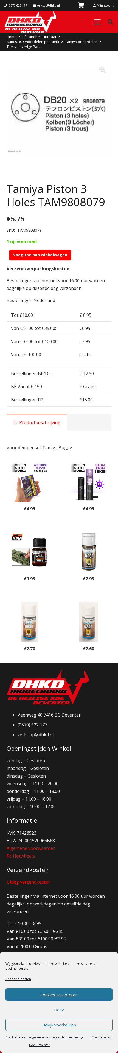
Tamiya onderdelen (81, 41)
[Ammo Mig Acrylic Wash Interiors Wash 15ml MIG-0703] (88, 622)
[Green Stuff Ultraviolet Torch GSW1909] (88, 482)
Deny (59, 1009)
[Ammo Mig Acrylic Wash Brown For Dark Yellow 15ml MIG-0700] (88, 552)
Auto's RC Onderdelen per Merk (33, 41)
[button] (97, 22)
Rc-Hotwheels (21, 856)
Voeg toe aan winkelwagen (40, 254)
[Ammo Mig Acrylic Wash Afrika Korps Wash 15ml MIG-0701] (29, 622)
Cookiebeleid (15, 1037)
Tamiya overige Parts (24, 46)
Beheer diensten (18, 979)
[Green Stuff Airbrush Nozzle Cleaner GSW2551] (29, 482)
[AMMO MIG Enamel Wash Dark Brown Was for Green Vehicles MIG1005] (29, 552)
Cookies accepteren (59, 994)
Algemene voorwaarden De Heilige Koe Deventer (56, 1041)
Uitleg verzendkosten (29, 882)
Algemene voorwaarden (31, 848)
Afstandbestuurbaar (39, 36)
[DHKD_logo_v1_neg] (30, 22)
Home (11, 36)
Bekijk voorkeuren (59, 1025)
